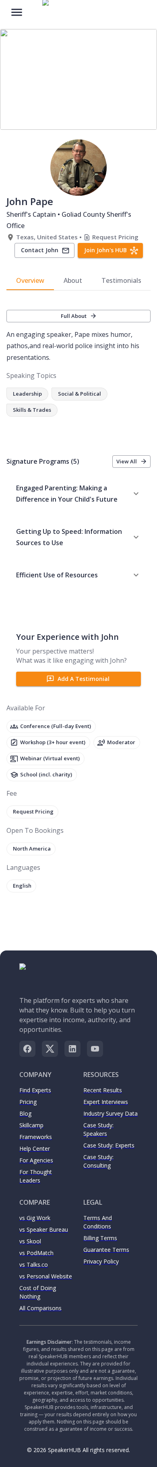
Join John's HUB (105, 250)
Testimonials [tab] (121, 280)
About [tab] (73, 280)
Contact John (39, 250)
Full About (74, 316)
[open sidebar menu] (16, 11)
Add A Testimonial (83, 679)
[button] (78, 493)
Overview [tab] (30, 280)
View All (126, 461)
